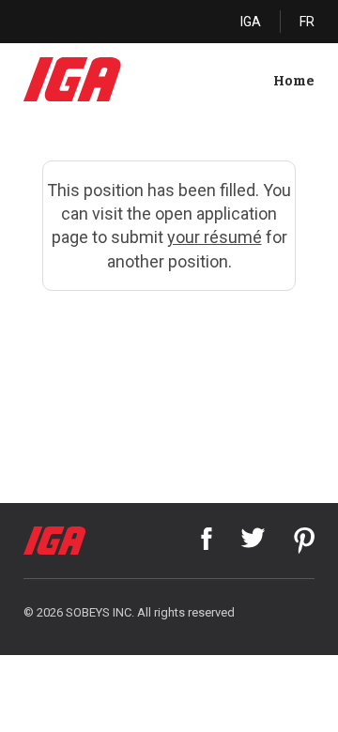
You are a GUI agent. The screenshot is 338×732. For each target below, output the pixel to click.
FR (307, 21)
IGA (250, 21)
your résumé (214, 237)
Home (294, 81)
